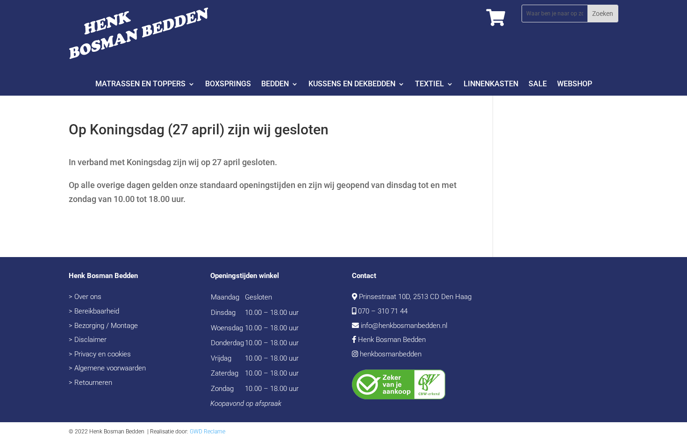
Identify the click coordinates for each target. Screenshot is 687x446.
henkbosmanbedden (391, 354)
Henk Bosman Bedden (392, 339)
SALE (538, 84)
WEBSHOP (574, 84)
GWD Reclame (207, 431)
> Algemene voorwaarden (107, 368)
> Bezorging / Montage (103, 325)
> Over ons (85, 297)
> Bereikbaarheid (94, 311)
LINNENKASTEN (491, 84)
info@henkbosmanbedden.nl (404, 325)
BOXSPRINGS (228, 84)
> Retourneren (90, 382)
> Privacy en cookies (100, 354)
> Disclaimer (88, 339)
